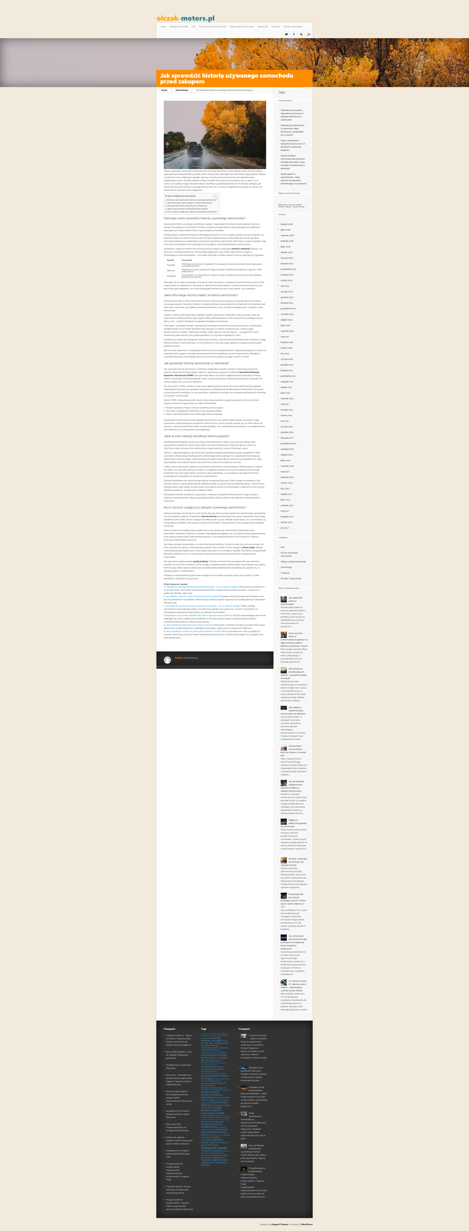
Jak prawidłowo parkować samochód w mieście (189, 625)
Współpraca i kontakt (179, 26)
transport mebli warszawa (214, 1143)
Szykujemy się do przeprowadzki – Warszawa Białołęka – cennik (254, 1090)
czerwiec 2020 (287, 466)
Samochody (262, 26)
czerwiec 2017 (287, 505)
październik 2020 (288, 443)
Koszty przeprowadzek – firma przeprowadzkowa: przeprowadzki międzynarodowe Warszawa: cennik (179, 1097)
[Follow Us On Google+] (308, 34)
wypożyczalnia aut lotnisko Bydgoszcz (214, 1156)
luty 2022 (285, 353)
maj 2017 (285, 511)
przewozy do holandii (212, 1121)
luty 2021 (285, 421)
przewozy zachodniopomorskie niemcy (214, 1132)
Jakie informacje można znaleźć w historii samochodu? (189, 203)
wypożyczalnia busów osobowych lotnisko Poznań (214, 1162)
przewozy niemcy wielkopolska (212, 1125)
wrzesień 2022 (287, 314)
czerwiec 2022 (287, 331)
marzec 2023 (287, 280)
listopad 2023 (287, 263)
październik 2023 (288, 269)
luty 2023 (285, 286)
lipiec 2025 (285, 247)
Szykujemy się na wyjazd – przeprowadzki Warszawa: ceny (178, 1153)
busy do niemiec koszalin (211, 1039)
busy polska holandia (215, 1048)
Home (163, 26)
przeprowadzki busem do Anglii (215, 1077)
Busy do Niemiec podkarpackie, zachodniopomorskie (252, 1148)
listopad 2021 (287, 370)
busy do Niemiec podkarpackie (215, 1041)
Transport (275, 26)
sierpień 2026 (287, 224)
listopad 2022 (287, 303)
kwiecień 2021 (287, 410)
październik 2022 (288, 308)
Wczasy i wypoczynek (293, 26)
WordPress (307, 1224)
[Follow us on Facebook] (294, 34)
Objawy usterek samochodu (242, 26)
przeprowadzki (209, 1071)
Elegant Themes (280, 1224)
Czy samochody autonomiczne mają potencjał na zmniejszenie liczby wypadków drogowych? (294, 942)
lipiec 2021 (285, 393)
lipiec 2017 (285, 500)
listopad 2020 (287, 438)
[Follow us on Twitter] (286, 34)
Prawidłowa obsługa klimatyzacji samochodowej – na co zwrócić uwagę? (201, 587)
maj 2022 (285, 337)
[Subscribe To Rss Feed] (301, 34)
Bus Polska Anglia (206, 1034)
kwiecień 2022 (287, 342)
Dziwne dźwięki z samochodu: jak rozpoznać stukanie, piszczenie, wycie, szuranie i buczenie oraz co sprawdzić (293, 162)
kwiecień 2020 (287, 477)
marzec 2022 (287, 348)
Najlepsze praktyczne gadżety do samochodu (294, 823)
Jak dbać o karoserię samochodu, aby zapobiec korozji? (294, 862)
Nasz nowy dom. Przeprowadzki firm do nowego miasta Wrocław (177, 1127)
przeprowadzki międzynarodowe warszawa (212, 1095)
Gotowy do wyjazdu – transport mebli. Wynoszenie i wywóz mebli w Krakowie (179, 1140)
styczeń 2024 (287, 258)
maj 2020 (285, 471)
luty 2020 (285, 488)
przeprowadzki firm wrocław (213, 1084)
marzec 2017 (286, 522)
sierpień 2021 (286, 387)
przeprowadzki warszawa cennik (213, 1111)
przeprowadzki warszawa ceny (214, 1116)
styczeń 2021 (287, 426)
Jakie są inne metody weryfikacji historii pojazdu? (187, 209)
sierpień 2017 (286, 494)
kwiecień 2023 (287, 275)
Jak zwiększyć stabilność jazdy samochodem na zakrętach (293, 710)
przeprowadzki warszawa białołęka (215, 1106)
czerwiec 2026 (287, 235)
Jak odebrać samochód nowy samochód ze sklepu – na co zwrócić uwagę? (203, 606)
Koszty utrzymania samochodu (212, 26)
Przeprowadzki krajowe (213, 1087)
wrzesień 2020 (287, 449)
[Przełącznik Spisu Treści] (214, 196)
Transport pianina (210, 1150)
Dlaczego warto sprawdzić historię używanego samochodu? (192, 200)
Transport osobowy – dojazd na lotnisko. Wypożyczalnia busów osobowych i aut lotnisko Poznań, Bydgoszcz (254, 1041)
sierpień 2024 (287, 252)
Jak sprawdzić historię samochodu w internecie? (187, 206)
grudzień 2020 (287, 432)
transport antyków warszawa (210, 1138)
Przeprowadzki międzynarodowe (215, 1090)
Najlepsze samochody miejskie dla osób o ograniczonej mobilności (199, 615)
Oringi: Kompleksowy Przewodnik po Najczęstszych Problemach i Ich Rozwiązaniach (253, 1119)
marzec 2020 (287, 483)
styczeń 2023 (287, 292)
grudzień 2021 (287, 365)
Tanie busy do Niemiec (220, 1135)
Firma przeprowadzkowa (210, 1062)
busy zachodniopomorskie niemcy (214, 1055)
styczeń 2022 (287, 359)
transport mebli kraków (212, 1141)
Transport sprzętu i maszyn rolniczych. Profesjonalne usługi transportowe (178, 1189)
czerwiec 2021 (287, 398)
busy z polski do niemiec (214, 1059)
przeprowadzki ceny (221, 1079)
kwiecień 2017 (287, 516)
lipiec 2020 (285, 460)
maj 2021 (285, 404)
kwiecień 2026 (287, 241)
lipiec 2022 (285, 325)
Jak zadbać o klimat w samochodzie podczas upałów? (193, 596)
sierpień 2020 (287, 455)
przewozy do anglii (222, 1119)
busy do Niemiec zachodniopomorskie (212, 1046)
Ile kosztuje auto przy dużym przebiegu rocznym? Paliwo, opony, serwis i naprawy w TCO (293, 900)
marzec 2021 (286, 415)
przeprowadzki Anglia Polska (213, 1074)
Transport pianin (214, 1148)
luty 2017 (285, 528)
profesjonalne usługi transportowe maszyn (212, 1067)
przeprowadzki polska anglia (215, 1098)
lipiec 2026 (285, 230)
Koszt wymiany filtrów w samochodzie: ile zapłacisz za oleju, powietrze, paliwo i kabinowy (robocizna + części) (294, 639)
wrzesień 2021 (287, 381)
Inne (194, 26)
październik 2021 (288, 376)
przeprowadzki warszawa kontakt (215, 1118)
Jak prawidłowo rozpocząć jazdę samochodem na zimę (193, 631)
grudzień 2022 (287, 297)
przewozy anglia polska (208, 1119)
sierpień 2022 (287, 320)
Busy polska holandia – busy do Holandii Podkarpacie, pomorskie (179, 1055)
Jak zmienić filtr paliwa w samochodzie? (291, 601)
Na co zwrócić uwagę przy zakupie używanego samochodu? (192, 212)
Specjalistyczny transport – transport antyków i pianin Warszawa (178, 1114)
